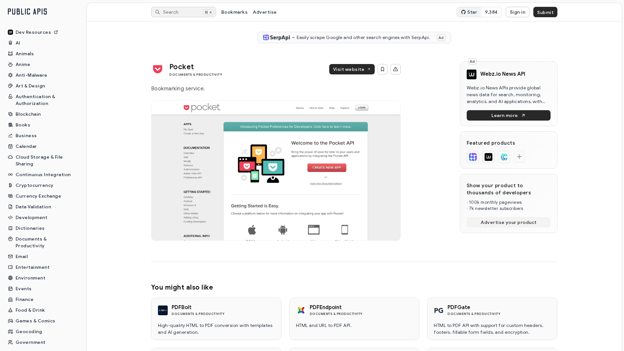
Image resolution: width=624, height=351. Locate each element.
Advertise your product (509, 222)
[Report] (395, 69)
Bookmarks (234, 12)
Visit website (348, 69)
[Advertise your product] (519, 156)
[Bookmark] (382, 69)
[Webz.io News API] (488, 157)
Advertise (265, 12)
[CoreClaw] (504, 157)
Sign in (517, 12)
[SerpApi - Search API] (473, 157)
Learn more (504, 115)
